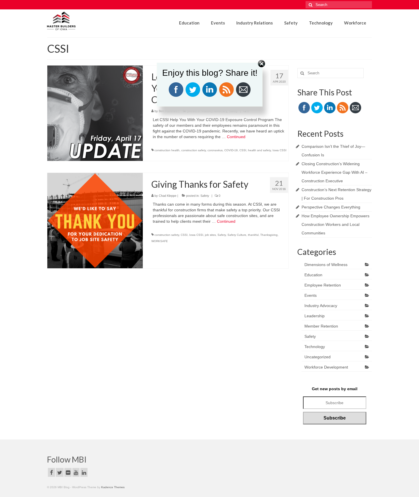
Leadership (314, 316)
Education (313, 275)
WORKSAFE (159, 241)
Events (310, 295)
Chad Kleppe (167, 195)
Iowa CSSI (279, 150)
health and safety (259, 150)
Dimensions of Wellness (325, 264)
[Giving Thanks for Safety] (95, 220)
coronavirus (215, 150)
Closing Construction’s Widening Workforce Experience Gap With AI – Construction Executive (334, 172)
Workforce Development (326, 367)
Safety (204, 195)
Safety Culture (236, 234)
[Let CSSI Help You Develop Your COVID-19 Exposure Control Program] (95, 113)
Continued (236, 136)
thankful (253, 234)
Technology (314, 346)
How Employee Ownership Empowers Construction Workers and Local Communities (335, 224)
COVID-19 (231, 150)
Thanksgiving (269, 234)
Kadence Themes (113, 487)
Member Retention (321, 326)
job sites (210, 234)
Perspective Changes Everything (331, 207)
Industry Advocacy (320, 305)
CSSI (242, 150)
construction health (167, 150)
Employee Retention (322, 285)
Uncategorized (317, 357)
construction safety (193, 150)
